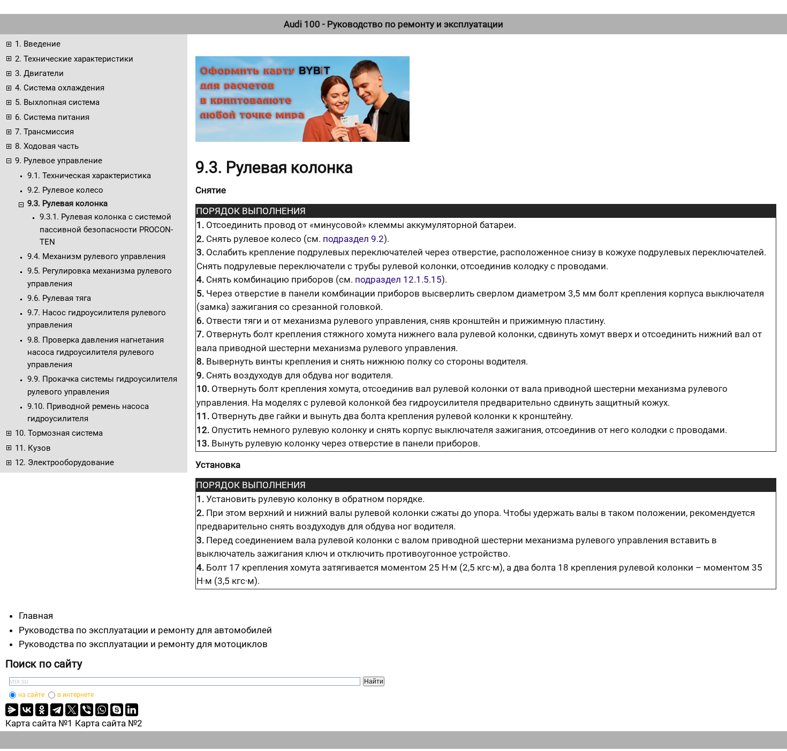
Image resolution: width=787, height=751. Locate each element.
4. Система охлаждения (59, 88)
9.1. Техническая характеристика (89, 175)
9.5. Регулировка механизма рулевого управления (99, 277)
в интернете (75, 695)
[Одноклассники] (41, 709)
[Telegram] (56, 709)
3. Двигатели (39, 73)
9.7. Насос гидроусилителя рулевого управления (96, 319)
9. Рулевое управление (58, 160)
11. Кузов (33, 448)
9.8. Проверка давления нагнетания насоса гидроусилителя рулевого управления (95, 352)
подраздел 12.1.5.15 (398, 279)
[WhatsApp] (101, 709)
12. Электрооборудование (64, 462)
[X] (71, 709)
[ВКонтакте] (26, 709)
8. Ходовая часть (47, 146)
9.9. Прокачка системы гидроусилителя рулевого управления (102, 385)
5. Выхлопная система (57, 102)
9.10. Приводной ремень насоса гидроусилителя (88, 412)
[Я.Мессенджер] (11, 709)
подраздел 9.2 (353, 238)
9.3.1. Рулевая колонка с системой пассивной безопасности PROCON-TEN (106, 229)
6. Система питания (52, 117)
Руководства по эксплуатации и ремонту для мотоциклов (143, 644)
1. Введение (37, 44)
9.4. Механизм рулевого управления (96, 256)
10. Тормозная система (59, 433)
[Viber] (86, 709)
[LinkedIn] (131, 709)
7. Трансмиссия (44, 131)
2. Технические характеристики (74, 59)
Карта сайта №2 (108, 723)
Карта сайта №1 (39, 723)
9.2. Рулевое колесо (65, 190)
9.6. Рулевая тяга (59, 298)
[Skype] (116, 709)
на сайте (31, 695)
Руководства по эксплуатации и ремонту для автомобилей (145, 630)
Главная (36, 615)
